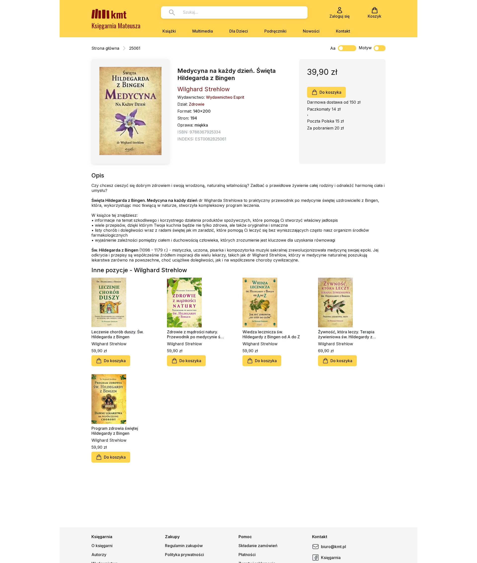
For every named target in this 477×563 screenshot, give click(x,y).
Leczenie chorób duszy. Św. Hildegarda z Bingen (117, 334)
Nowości (311, 31)
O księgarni (102, 545)
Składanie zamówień (258, 545)
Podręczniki (275, 31)
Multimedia (202, 31)
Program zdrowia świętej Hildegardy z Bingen (114, 431)
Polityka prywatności (184, 554)
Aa (332, 48)
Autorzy (98, 554)
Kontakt (343, 31)
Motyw (365, 47)
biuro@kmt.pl (333, 546)
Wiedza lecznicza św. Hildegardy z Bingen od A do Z (271, 334)
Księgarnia (331, 557)
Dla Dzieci (238, 31)
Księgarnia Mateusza (115, 25)
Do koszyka (330, 92)
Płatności (247, 554)
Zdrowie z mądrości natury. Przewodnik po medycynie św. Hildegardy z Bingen (195, 334)
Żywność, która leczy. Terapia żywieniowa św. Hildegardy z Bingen (346, 334)
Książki (169, 31)
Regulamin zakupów (184, 545)
